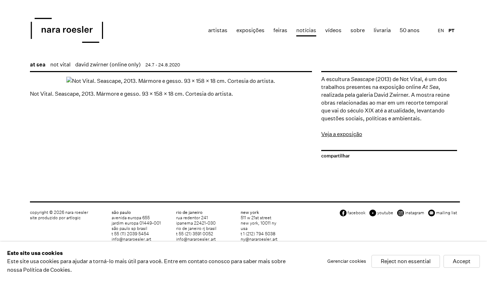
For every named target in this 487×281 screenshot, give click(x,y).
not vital (60, 64)
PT (451, 30)
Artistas (217, 30)
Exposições (250, 30)
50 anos (410, 30)
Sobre (357, 30)
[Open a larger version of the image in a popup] (171, 81)
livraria (382, 30)
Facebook (356, 213)
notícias (306, 30)
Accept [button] (462, 261)
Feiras (280, 30)
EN (441, 30)
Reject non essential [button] (406, 261)
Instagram (414, 213)
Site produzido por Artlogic (55, 218)
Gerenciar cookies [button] (346, 262)
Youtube (385, 213)
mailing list (446, 213)
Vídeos (333, 30)
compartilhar (335, 156)
